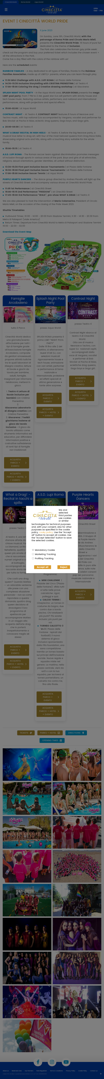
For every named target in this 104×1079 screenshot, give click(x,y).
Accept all (42, 567)
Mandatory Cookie (45, 550)
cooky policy (46, 532)
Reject (63, 567)
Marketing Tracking (45, 554)
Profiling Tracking (44, 558)
